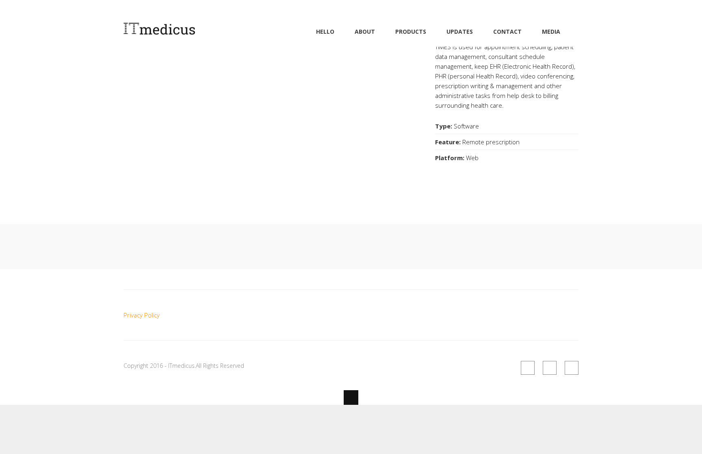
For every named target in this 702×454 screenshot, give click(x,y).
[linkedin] (550, 368)
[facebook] (528, 368)
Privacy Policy (142, 315)
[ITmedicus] (159, 30)
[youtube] (571, 368)
